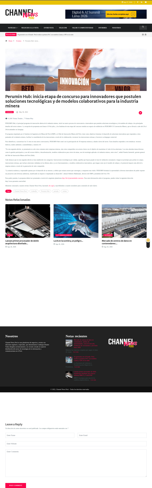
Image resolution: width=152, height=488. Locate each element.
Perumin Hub (45, 191)
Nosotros (116, 28)
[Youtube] (146, 2)
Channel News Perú (20, 191)
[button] (143, 35)
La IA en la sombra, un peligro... (20, 241)
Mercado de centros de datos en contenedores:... (68, 242)
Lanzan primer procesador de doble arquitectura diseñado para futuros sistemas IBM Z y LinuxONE (47, 34)
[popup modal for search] (143, 28)
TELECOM (63, 28)
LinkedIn (34, 191)
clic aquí (51, 186)
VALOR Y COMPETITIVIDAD (82, 28)
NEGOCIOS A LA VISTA (30, 28)
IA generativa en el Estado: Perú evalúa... (121, 241)
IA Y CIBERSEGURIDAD (15, 235)
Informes (102, 28)
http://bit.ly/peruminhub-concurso (72, 178)
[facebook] (137, 2)
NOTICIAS (12, 28)
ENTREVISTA (49, 28)
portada (56, 191)
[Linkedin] (141, 2)
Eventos (18, 41)
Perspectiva (109, 235)
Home (10, 41)
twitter (65, 191)
